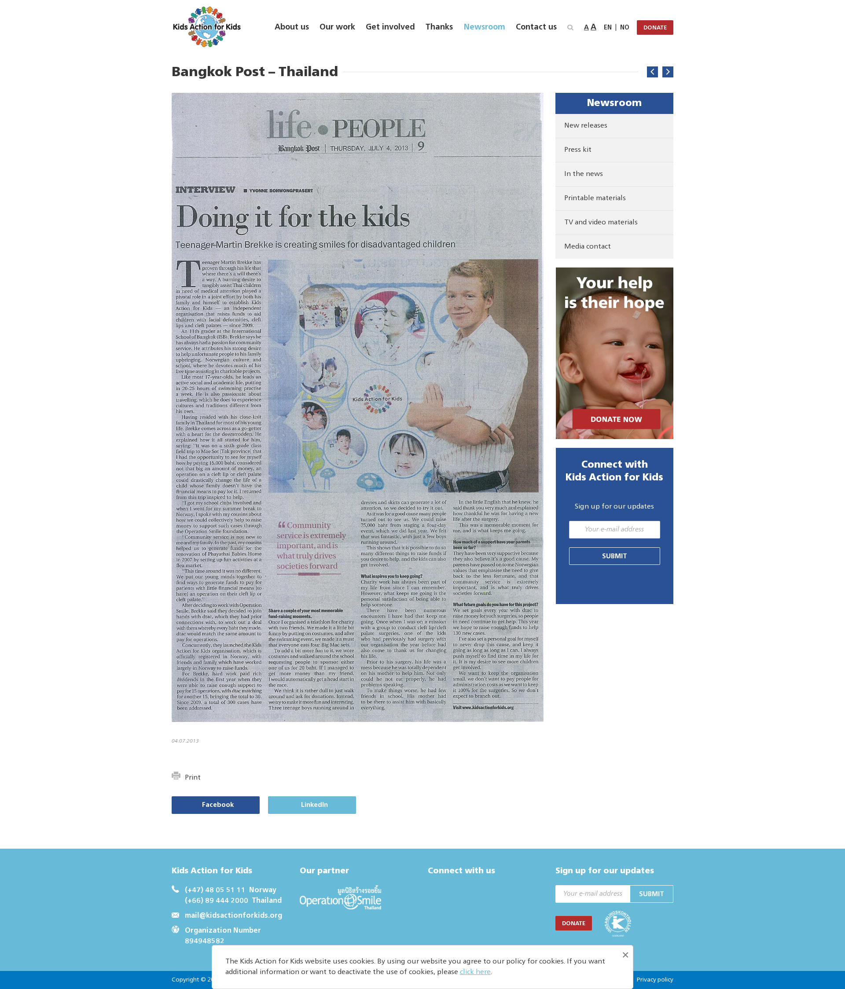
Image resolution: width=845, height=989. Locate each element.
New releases (585, 125)
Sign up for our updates (614, 506)
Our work (337, 27)
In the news (583, 174)
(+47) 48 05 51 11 (215, 890)
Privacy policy (654, 980)
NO (624, 28)
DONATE (655, 28)
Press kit (578, 150)
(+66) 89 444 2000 (216, 901)
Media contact (587, 246)
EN (608, 28)
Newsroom (484, 27)
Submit (614, 556)
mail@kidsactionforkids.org (233, 915)
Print (193, 777)
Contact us (536, 27)
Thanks (439, 27)
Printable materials (595, 198)
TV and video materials (601, 222)
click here (475, 972)
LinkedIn (314, 805)
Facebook (218, 805)
